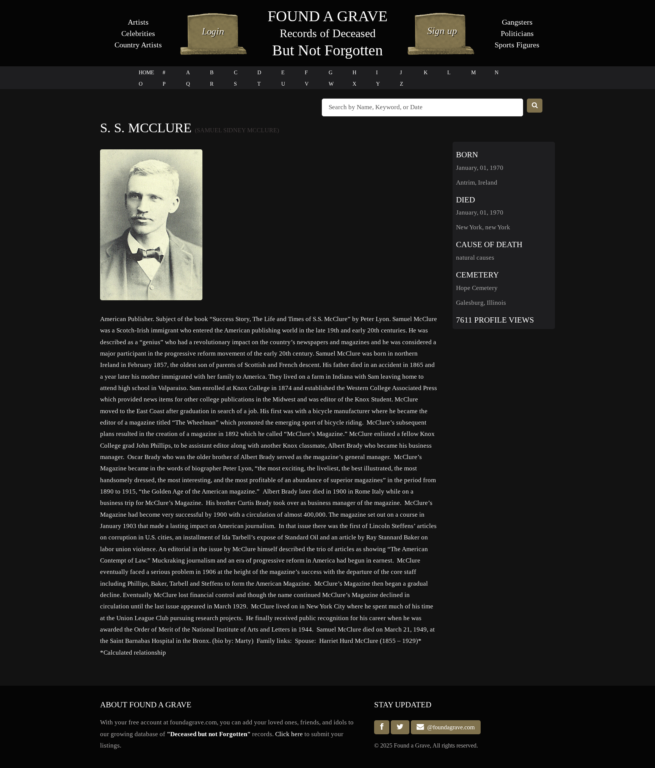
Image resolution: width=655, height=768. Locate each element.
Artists (138, 22)
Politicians (517, 33)
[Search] (535, 106)
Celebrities (138, 33)
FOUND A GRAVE (327, 16)
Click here (289, 734)
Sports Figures (517, 45)
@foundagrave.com (449, 727)
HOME (146, 72)
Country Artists (138, 45)
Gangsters (517, 22)
